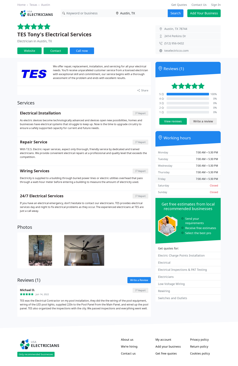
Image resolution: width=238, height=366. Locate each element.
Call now (82, 51)
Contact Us (199, 5)
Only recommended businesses (36, 354)
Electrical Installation (40, 113)
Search (175, 13)
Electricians (166, 277)
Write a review (203, 121)
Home (21, 5)
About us (127, 339)
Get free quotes (166, 353)
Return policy (199, 346)
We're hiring (129, 346)
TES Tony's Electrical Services (54, 34)
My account (163, 339)
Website (29, 51)
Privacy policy (199, 339)
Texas (33, 5)
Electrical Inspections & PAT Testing (182, 270)
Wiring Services (34, 171)
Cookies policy (200, 353)
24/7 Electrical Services (41, 196)
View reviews (173, 121)
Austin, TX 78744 (175, 29)
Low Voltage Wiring (171, 284)
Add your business (168, 346)
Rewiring (164, 291)
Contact (55, 51)
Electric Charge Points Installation (181, 255)
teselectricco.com (176, 50)
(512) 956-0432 (174, 43)
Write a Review (139, 280)
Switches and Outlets (172, 298)
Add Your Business (204, 13)
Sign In (216, 5)
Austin (45, 5)
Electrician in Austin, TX (34, 41)
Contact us (128, 353)
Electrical (164, 262)
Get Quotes (179, 5)
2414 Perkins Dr (175, 36)
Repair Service (33, 142)
